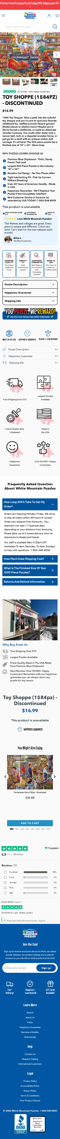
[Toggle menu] (3, 15)
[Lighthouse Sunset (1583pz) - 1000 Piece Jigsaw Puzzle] (6, 83)
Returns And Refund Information (24, 581)
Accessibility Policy (30, 1086)
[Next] (56, 54)
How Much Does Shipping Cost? (24, 558)
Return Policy (30, 1091)
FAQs (30, 1022)
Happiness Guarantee (30, 1027)
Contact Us (30, 1054)
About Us (30, 1017)
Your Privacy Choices (30, 1100)
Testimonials (30, 1037)
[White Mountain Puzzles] (30, 15)
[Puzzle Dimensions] (25, 83)
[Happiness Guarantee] (53, 83)
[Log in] (48, 15)
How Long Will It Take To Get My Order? (24, 504)
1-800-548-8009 (46, 200)
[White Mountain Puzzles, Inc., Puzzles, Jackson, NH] (20, 1125)
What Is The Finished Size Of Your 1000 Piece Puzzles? (25, 570)
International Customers (30, 1064)
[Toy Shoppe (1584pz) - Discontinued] (16, 83)
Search (30, 1012)
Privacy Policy (30, 1081)
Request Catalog (30, 1059)
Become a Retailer (30, 1032)
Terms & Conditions (30, 1095)
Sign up (46, 967)
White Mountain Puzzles (25, 1110)
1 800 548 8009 (48, 1110)
